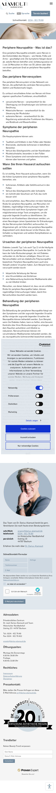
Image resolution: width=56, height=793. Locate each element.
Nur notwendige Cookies (28, 446)
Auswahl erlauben (28, 437)
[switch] (39, 396)
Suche (11, 13)
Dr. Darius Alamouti (34, 546)
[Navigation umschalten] (51, 3)
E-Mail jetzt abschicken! (14, 601)
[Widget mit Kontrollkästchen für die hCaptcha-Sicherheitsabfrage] (23, 591)
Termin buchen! (40, 13)
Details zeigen (32, 420)
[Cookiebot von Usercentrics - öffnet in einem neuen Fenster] (39, 345)
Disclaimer (7, 679)
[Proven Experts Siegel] (28, 770)
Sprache (25, 13)
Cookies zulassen (28, 429)
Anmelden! (9, 761)
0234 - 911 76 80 (35, 20)
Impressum (8, 673)
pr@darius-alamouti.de (26, 693)
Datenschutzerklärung (11, 580)
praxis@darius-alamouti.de (30, 531)
